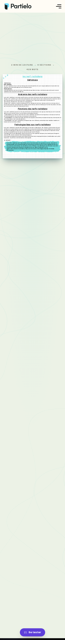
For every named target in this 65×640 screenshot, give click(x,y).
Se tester (35, 632)
